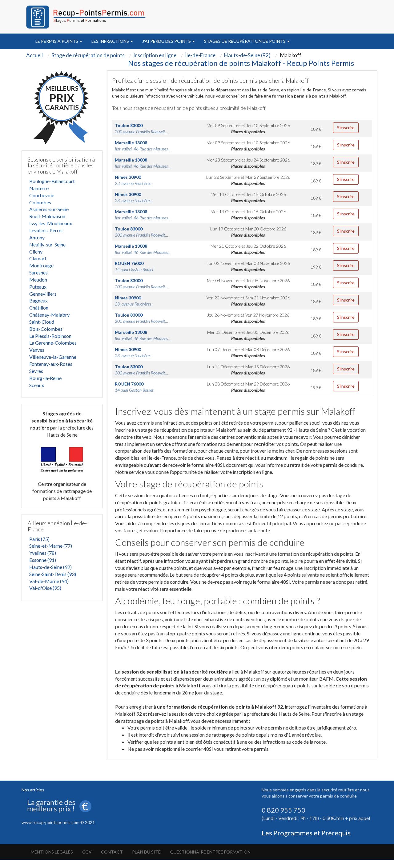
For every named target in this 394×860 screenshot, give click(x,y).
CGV (87, 851)
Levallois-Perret (46, 230)
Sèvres (36, 371)
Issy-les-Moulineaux (50, 223)
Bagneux (38, 300)
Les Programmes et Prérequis (306, 833)
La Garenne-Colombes (53, 343)
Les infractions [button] (110, 41)
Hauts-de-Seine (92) (50, 567)
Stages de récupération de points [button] (245, 41)
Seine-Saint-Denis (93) (52, 574)
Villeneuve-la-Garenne (52, 357)
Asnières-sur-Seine (49, 209)
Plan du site (146, 851)
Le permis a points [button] (57, 41)
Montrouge (41, 265)
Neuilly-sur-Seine (47, 244)
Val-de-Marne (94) (49, 581)
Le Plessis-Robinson (50, 336)
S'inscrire (346, 127)
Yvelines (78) (42, 553)
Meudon (38, 279)
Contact (112, 851)
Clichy (35, 251)
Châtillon (38, 307)
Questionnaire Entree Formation (210, 851)
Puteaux (37, 287)
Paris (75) (39, 539)
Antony (37, 237)
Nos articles (33, 789)
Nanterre (39, 188)
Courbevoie (41, 195)
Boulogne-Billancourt (52, 181)
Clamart (37, 258)
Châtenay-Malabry (49, 315)
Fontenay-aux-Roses (50, 364)
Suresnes (38, 272)
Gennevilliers (43, 294)
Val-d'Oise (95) (45, 588)
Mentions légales (52, 851)
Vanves (36, 350)
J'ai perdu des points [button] (167, 41)
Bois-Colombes (45, 329)
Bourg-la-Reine (45, 378)
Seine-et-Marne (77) (50, 546)
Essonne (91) (42, 560)
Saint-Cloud (41, 322)
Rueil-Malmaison (47, 216)
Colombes (40, 202)
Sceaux (36, 385)
